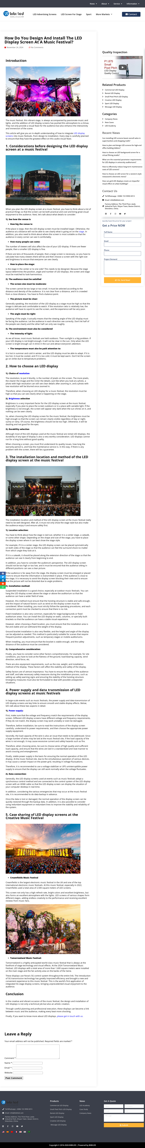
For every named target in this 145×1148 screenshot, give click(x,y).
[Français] (16, 1131)
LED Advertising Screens (44, 14)
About (104, 3)
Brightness (14, 398)
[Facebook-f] (110, 214)
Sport (88, 14)
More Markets (103, 14)
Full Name (108, 232)
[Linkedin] (106, 214)
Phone (106, 250)
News (92, 3)
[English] (3, 1131)
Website (8, 1072)
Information (132, 3)
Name (8, 1062)
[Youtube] (120, 214)
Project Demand (110, 259)
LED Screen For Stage (71, 14)
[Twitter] (125, 214)
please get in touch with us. (70, 1016)
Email (8, 1067)
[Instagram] (115, 214)
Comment (10, 1058)
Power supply (16, 710)
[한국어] (25, 1131)
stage (81, 231)
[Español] (8, 1131)
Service (117, 3)
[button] (3, 573)
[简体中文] (12, 1131)
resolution (24, 373)
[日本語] (20, 1131)
